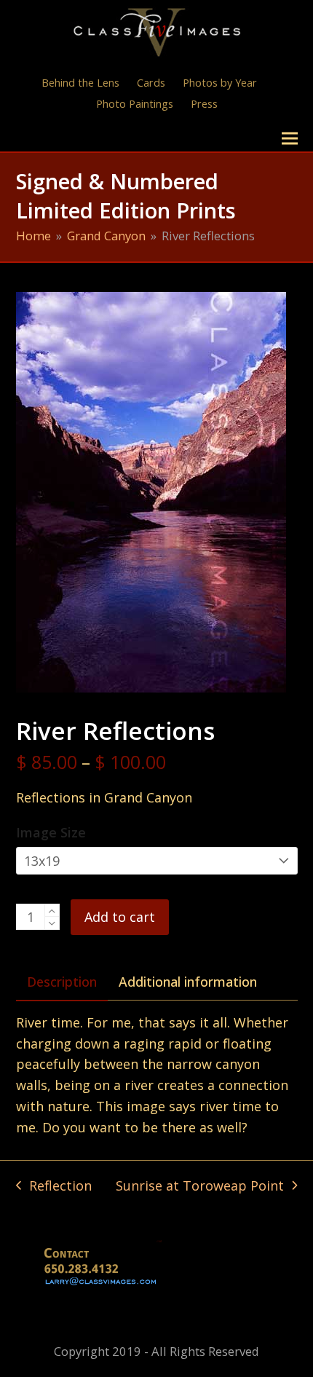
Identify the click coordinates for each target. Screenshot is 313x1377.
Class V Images (79, 138)
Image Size (51, 832)
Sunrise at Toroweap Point (200, 1186)
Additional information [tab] (188, 981)
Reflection (54, 1186)
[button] (290, 139)
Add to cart (119, 917)
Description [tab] (62, 981)
